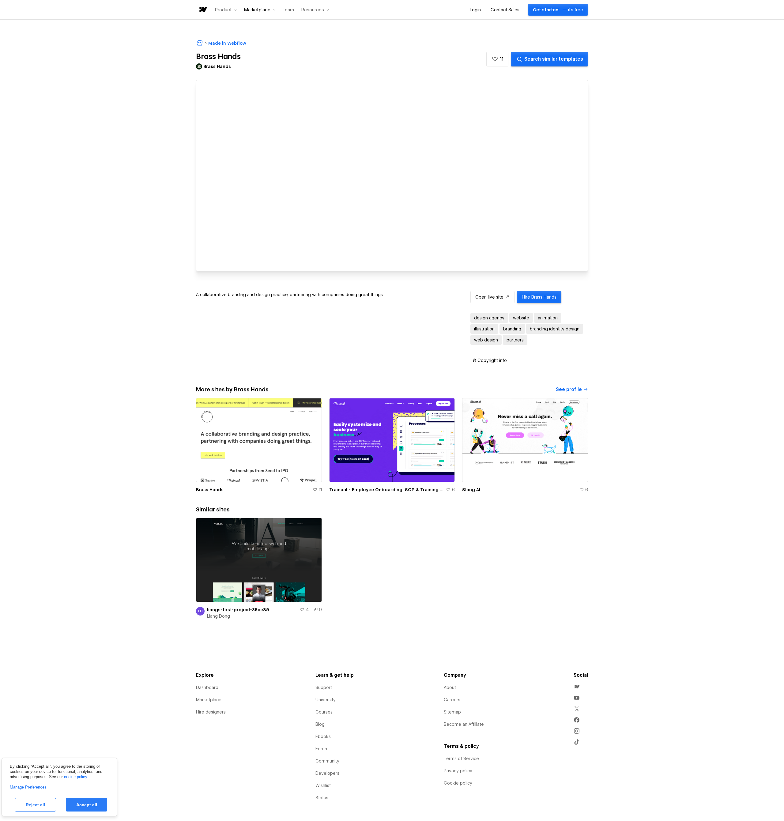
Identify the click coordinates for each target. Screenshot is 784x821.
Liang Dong (218, 616)
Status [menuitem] (321, 797)
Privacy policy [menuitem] (458, 770)
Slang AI (471, 489)
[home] (203, 10)
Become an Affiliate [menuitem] (464, 724)
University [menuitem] (325, 699)
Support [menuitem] (323, 687)
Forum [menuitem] (322, 748)
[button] (225, 10)
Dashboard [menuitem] (207, 687)
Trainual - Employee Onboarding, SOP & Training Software (386, 489)
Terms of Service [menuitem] (461, 758)
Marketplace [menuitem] (208, 699)
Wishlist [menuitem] (323, 785)
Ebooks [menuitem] (323, 736)
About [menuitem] (450, 687)
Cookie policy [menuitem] (458, 783)
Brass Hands (210, 489)
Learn (288, 10)
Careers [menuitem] (452, 699)
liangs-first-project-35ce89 (238, 609)
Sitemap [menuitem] (452, 712)
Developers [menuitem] (327, 773)
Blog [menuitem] (320, 724)
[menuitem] (577, 687)
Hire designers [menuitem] (211, 712)
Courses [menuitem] (324, 712)
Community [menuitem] (327, 761)
